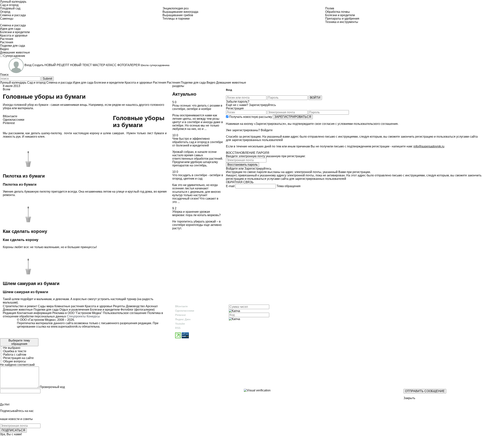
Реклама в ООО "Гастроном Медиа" (77, 313)
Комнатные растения (69, 306)
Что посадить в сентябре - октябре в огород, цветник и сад (197, 177)
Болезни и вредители (104, 309)
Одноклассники (184, 310)
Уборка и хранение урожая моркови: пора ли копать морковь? (196, 213)
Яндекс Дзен (183, 319)
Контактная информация (34, 313)
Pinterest (180, 314)
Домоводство (135, 306)
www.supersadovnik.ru (66, 326)
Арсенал (151, 306)
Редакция (9, 313)
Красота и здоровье (98, 306)
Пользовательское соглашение (124, 313)
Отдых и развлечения (74, 309)
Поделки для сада (46, 309)
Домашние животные (18, 309)
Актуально (184, 94)
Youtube (180, 323)
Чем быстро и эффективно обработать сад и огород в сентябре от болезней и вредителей (197, 142)
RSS (177, 327)
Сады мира (45, 306)
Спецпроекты (76, 316)
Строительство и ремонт (20, 306)
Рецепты (118, 306)
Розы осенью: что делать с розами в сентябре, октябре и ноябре (197, 107)
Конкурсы (93, 316)
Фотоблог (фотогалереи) (137, 309)
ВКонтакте (181, 306)
